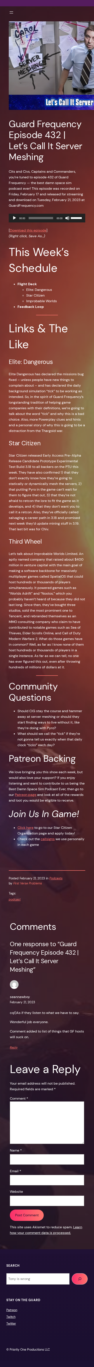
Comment (19, 1098)
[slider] (77, 218)
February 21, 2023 (22, 1002)
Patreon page (25, 794)
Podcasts (56, 878)
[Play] (14, 218)
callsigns (48, 839)
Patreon (11, 1310)
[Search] (80, 1279)
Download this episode (28, 230)
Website (16, 1191)
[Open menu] (11, 12)
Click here (25, 827)
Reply (14, 1048)
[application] (47, 218)
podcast (15, 899)
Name (16, 1150)
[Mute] (67, 218)
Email (15, 1171)
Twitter (11, 1324)
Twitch (11, 1317)
